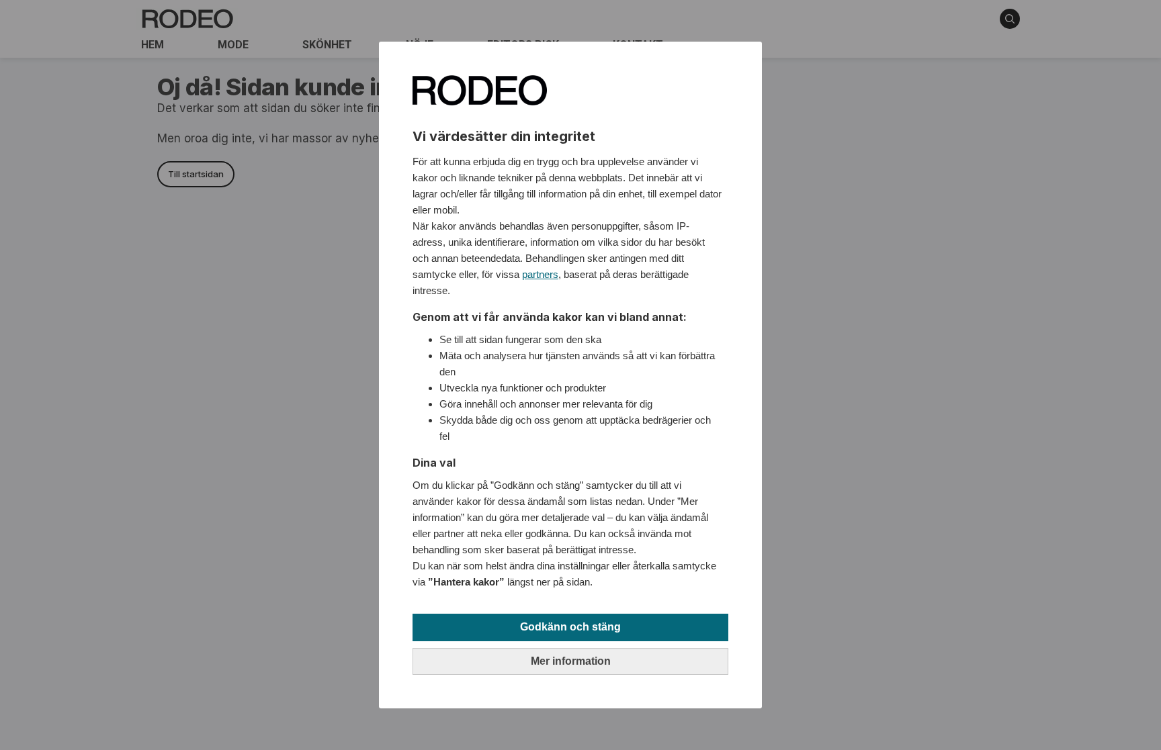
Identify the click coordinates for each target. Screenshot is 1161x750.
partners (540, 274)
